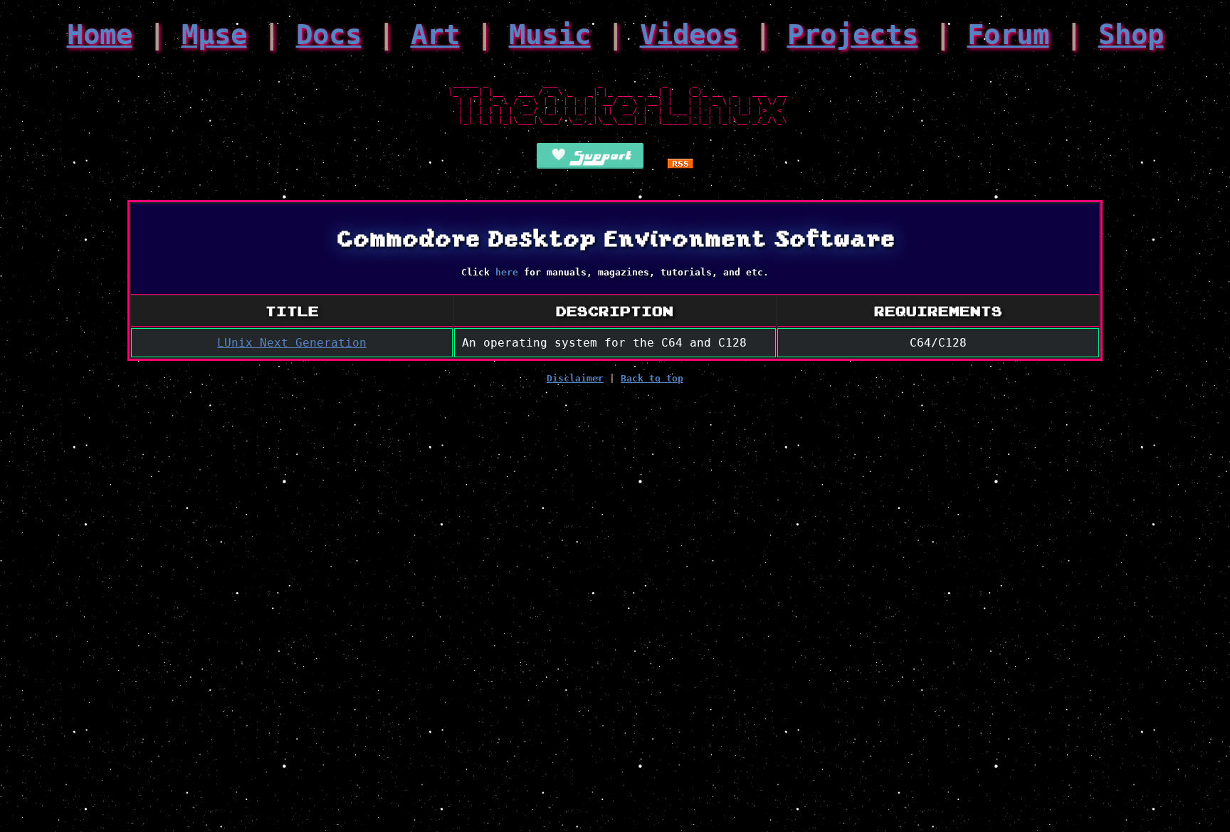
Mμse (214, 35)
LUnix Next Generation (292, 342)
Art (435, 35)
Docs (329, 35)
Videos (689, 35)
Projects (852, 35)
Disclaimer (575, 378)
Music (550, 35)
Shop (1131, 35)
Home (99, 35)
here (506, 272)
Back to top (652, 378)
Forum (1008, 35)
